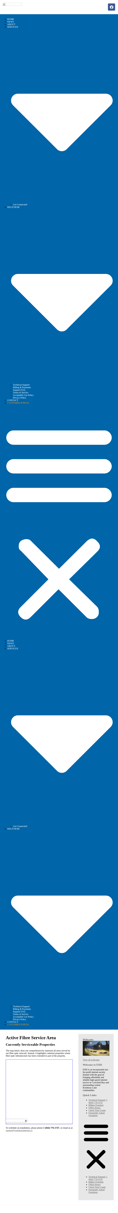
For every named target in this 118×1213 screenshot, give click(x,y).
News (10, 22)
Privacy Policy (19, 397)
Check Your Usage (97, 1110)
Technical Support (21, 385)
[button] (59, 522)
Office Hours (94, 1108)
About (11, 24)
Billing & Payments (22, 387)
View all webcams (91, 1060)
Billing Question (95, 1105)
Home (10, 19)
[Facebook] (111, 7)
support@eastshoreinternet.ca (19, 1130)
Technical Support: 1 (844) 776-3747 (97, 1101)
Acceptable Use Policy (23, 395)
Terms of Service (20, 392)
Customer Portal (18, 403)
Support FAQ (19, 390)
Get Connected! (20, 204)
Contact (12, 400)
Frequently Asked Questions (96, 1114)
